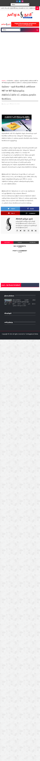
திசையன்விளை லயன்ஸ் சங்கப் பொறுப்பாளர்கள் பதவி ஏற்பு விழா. (24, 301)
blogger (7, 242)
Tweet (13, 209)
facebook (32, 242)
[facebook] (17, 1)
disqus (20, 242)
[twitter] (20, 1)
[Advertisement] (20, 53)
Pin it (13, 213)
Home (3, 80)
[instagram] (22, 1)
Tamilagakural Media (31, 334)
